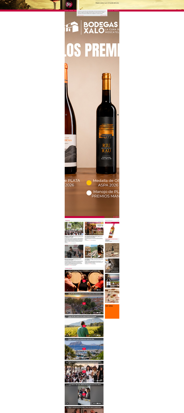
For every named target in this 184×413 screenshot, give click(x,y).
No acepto (104, 15)
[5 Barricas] (69, 4)
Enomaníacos (116, 10)
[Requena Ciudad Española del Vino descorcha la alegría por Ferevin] (74, 228)
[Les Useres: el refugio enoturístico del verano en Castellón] (94, 251)
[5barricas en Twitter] (116, 217)
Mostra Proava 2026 (109, 10)
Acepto (101, 15)
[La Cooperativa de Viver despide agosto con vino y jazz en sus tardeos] (94, 228)
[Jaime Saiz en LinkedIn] (118, 217)
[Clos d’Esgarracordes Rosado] (112, 231)
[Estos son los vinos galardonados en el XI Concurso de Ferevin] (74, 251)
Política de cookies (81, 15)
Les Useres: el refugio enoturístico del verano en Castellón (94, 259)
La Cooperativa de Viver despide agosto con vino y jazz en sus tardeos (93, 236)
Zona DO (90, 240)
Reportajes (71, 10)
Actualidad (66, 10)
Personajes (76, 10)
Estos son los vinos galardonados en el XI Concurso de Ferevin (73, 259)
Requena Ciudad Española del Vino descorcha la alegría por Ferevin (74, 236)
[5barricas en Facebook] (114, 217)
